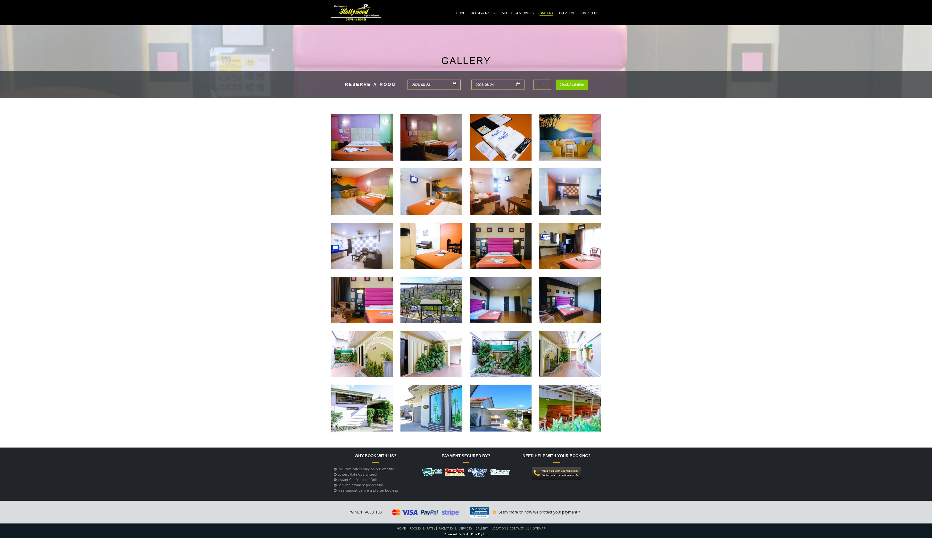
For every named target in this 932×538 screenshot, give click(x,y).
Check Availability (572, 84)
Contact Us (589, 13)
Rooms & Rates (483, 13)
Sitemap (539, 528)
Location (566, 13)
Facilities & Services (517, 13)
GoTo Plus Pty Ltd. (475, 534)
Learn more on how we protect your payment (537, 512)
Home (460, 13)
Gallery (546, 13)
